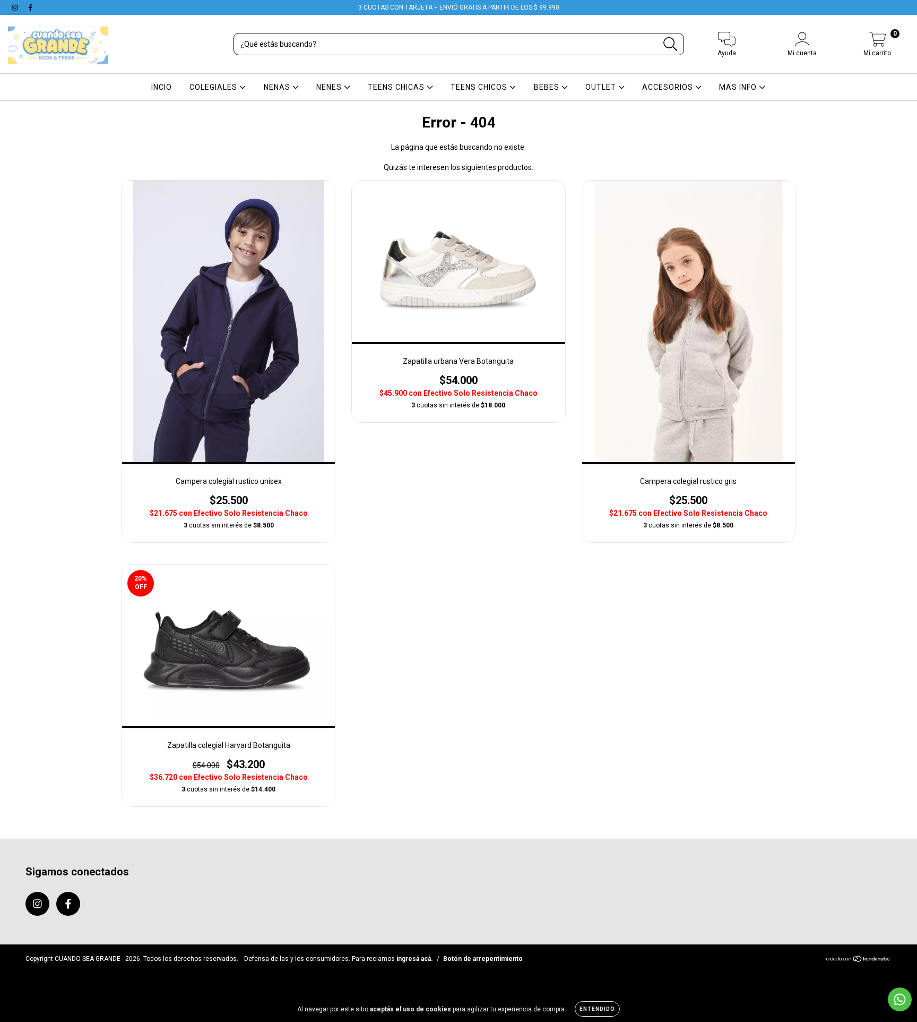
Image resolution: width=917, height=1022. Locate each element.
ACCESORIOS (668, 87)
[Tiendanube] (858, 960)
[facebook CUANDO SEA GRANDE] (30, 7)
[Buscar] (670, 44)
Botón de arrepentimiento (483, 959)
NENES (330, 87)
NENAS (278, 87)
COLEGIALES (214, 87)
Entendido (597, 1009)
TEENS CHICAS (397, 87)
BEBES (547, 87)
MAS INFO (739, 87)
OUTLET (601, 87)
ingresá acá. (414, 959)
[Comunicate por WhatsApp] (900, 999)
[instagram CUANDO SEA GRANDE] (15, 7)
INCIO (161, 87)
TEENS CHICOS (480, 87)
